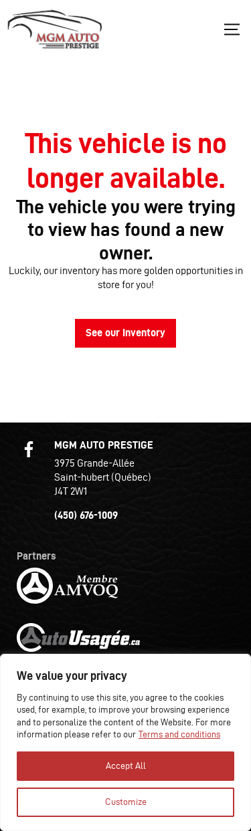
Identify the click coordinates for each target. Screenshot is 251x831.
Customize (126, 802)
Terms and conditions (179, 734)
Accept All (126, 766)
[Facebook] (28, 449)
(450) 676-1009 (86, 515)
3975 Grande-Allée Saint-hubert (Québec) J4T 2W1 (102, 477)
